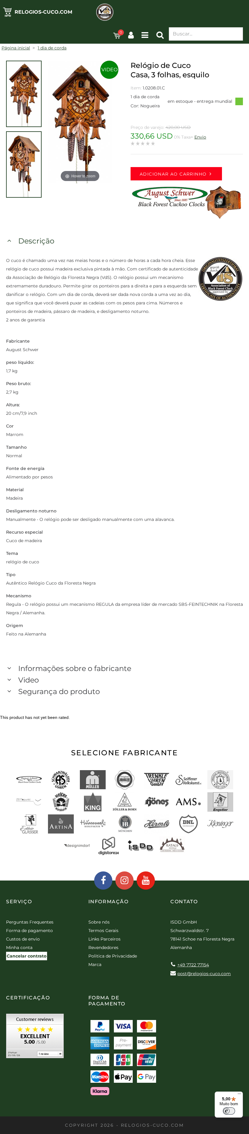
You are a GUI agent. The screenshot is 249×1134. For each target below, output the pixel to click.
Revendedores (103, 947)
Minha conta (19, 947)
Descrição (36, 241)
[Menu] (239, 1095)
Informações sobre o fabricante (74, 668)
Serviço (19, 901)
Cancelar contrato (26, 956)
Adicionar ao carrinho (173, 174)
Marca (94, 964)
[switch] (229, 1111)
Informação (108, 901)
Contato (184, 901)
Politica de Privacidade (112, 956)
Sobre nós (99, 922)
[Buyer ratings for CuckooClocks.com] (35, 1038)
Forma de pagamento (29, 930)
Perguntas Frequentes (29, 922)
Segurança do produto (59, 691)
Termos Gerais (103, 930)
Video (109, 69)
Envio (200, 137)
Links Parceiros (104, 939)
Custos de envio (23, 939)
